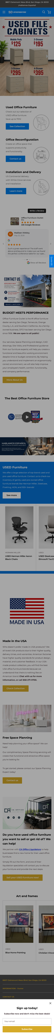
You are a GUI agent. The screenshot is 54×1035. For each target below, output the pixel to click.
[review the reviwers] (9, 241)
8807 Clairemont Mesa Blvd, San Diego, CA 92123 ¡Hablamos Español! (27, 3)
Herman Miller (12, 552)
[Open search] (43, 12)
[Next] (47, 56)
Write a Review (37, 211)
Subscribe (27, 1029)
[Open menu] (4, 12)
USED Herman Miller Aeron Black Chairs (18, 557)
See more (12, 495)
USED (7, 949)
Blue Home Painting (15, 952)
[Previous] (6, 56)
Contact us (12, 780)
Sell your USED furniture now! (23, 877)
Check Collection (16, 688)
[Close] (50, 1003)
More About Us (15, 380)
